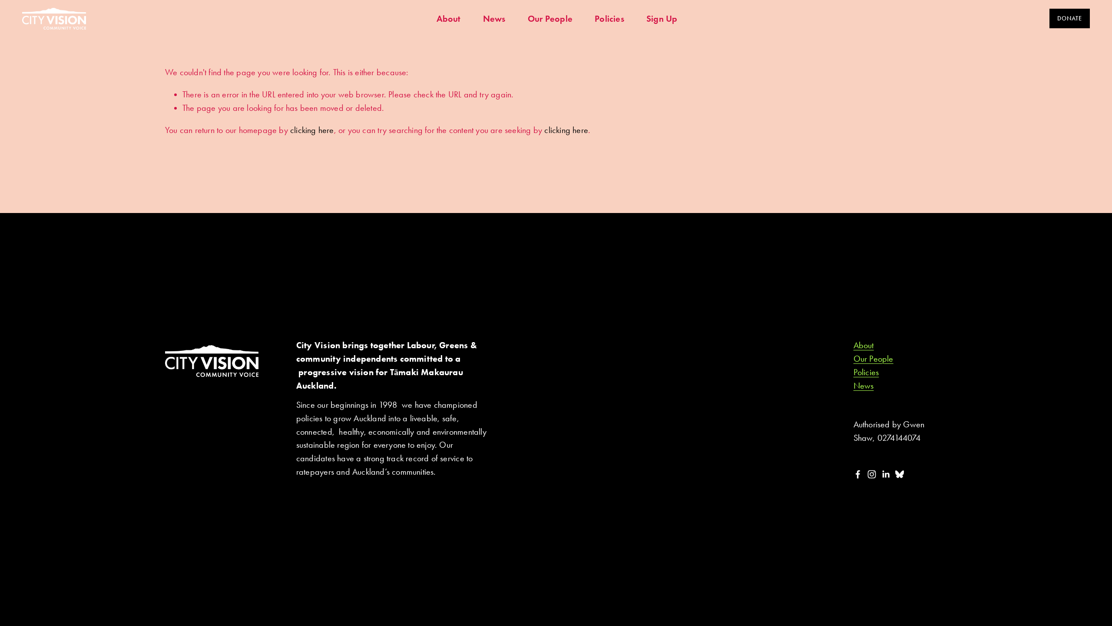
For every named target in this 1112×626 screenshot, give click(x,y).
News (494, 18)
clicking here (312, 130)
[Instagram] (871, 474)
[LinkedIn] (885, 474)
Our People (550, 18)
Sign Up (661, 18)
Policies (609, 18)
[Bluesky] (899, 474)
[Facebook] (858, 474)
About (449, 18)
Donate (1069, 18)
